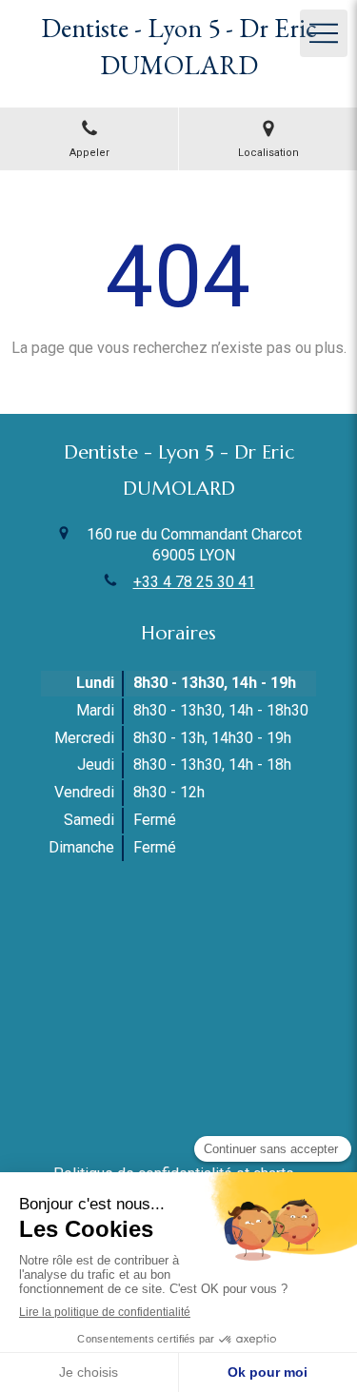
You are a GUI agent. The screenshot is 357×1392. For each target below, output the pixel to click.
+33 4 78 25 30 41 (194, 582)
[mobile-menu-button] (323, 33)
